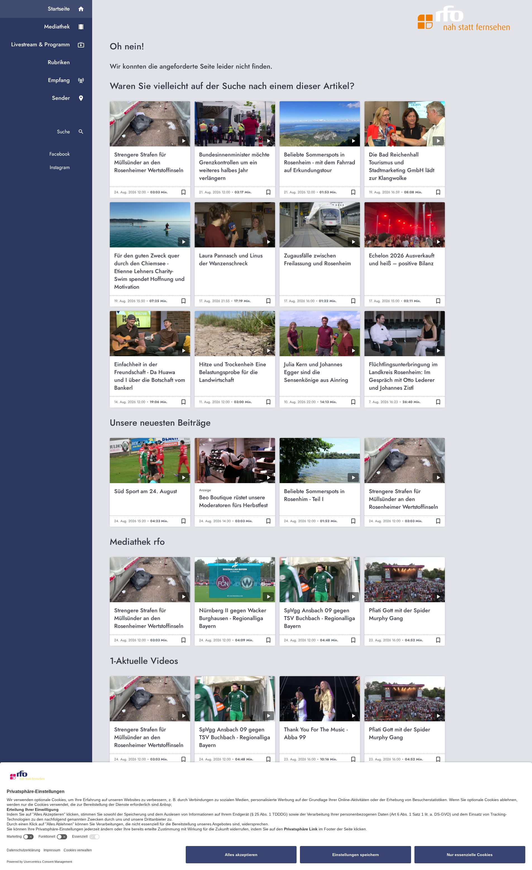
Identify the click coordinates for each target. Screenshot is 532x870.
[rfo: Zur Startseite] (464, 18)
